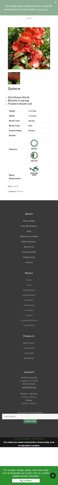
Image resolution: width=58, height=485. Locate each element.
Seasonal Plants (29, 295)
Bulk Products (29, 343)
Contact (29, 262)
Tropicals (29, 315)
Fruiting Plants (29, 290)
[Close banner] (53, 476)
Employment (29, 257)
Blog (29, 231)
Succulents (29, 310)
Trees (29, 285)
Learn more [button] (42, 9)
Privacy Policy (38, 439)
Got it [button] (29, 18)
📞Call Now (26, 480)
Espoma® (29, 353)
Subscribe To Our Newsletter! (30, 412)
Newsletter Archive (29, 236)
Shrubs (20, 191)
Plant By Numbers (29, 226)
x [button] (56, 2)
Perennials (29, 300)
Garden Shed (29, 348)
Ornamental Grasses (29, 320)
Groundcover (29, 305)
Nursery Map (29, 221)
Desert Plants (29, 325)
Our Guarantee (29, 252)
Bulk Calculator (29, 241)
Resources (29, 247)
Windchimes (29, 358)
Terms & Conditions (22, 439)
